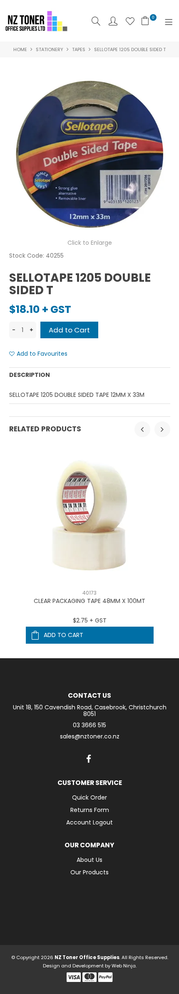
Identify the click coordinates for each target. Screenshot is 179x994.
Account (113, 21)
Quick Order (89, 797)
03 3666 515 (89, 725)
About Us (89, 860)
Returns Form (89, 810)
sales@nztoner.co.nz (89, 736)
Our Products (89, 872)
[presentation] (142, 429)
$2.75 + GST (90, 620)
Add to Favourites (42, 354)
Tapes (78, 49)
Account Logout (89, 822)
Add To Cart (63, 635)
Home (20, 49)
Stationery (49, 49)
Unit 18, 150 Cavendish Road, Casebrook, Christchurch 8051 (90, 711)
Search (96, 21)
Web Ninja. (124, 965)
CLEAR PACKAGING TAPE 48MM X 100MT (89, 601)
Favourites (130, 21)
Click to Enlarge (89, 243)
